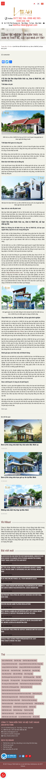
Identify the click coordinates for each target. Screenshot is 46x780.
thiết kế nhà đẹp (17, 710)
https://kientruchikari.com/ (15, 272)
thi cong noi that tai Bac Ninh (10, 683)
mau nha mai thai (6, 674)
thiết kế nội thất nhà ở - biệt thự (24, 713)
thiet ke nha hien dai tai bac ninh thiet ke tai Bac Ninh (16, 693)
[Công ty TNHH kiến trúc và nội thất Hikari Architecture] (23, 11)
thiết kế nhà (32, 707)
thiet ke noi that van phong (29, 700)
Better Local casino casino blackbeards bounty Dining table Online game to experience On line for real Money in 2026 (22, 569)
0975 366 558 (15, 730)
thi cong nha (5, 680)
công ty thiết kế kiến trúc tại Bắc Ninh (29, 667)
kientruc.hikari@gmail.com (10, 732)
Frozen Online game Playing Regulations (16, 604)
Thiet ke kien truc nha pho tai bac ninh (30, 683)
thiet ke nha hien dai (26, 687)
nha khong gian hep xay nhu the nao (12, 677)
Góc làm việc (5, 670)
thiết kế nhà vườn (6, 710)
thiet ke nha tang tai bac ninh (10, 697)
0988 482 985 (23, 730)
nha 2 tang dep (28, 674)
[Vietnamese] (42, 3)
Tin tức (10, 46)
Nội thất (38, 677)
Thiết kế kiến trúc (7, 707)
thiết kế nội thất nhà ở (8, 713)
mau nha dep (35, 670)
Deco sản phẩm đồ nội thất (10, 749)
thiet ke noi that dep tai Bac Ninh (11, 700)
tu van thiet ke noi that (25, 717)
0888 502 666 (6, 730)
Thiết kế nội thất (28, 710)
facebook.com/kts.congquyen (11, 734)
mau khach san (26, 670)
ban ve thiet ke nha (7, 660)
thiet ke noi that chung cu (27, 697)
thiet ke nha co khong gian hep (10, 687)
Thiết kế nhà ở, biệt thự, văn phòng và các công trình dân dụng (20, 743)
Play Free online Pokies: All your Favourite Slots (19, 578)
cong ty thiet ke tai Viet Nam (9, 667)
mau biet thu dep (15, 670)
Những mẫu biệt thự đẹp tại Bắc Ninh (15, 510)
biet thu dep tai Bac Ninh (29, 660)
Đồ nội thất (36, 717)
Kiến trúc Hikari (19, 331)
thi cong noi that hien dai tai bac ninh (32, 680)
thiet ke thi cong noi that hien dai (24, 703)
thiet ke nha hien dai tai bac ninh (11, 690)
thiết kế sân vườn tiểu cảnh (9, 717)
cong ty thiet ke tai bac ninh (9, 664)
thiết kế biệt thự (39, 703)
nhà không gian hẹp (29, 677)
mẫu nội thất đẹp (17, 674)
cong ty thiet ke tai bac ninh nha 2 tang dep (31, 664)
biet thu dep (17, 660)
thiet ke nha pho (37, 693)
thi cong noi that (15, 680)
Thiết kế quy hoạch (8, 745)
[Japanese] (34, 3)
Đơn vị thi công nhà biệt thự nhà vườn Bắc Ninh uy (20, 445)
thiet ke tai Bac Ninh (7, 703)
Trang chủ (4, 46)
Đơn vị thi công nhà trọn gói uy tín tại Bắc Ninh (18, 477)
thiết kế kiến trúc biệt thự (20, 707)
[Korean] (38, 3)
